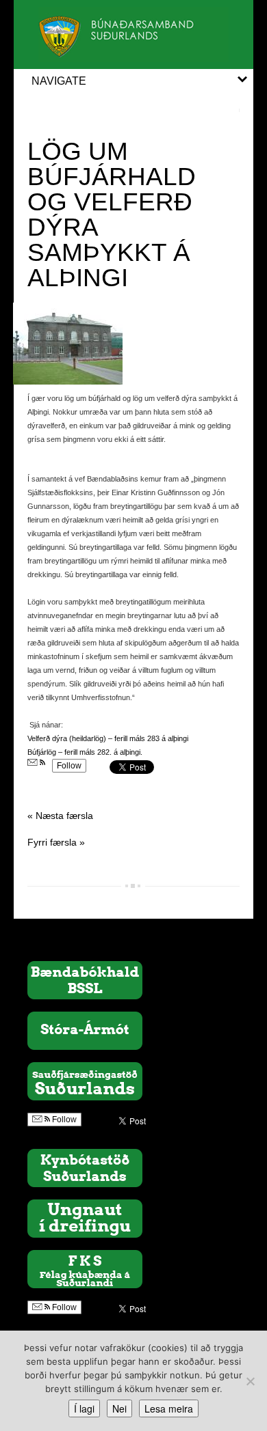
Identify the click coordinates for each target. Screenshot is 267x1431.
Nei (119, 1408)
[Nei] (250, 1381)
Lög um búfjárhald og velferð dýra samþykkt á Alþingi (111, 214)
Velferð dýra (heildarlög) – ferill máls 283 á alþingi (107, 738)
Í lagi (84, 1408)
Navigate (58, 81)
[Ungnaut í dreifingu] (84, 1218)
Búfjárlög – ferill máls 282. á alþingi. (84, 752)
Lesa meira (168, 1408)
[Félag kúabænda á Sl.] (84, 1268)
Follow (69, 765)
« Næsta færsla (60, 815)
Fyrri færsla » (56, 842)
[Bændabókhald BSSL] (84, 979)
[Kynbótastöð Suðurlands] (84, 1167)
